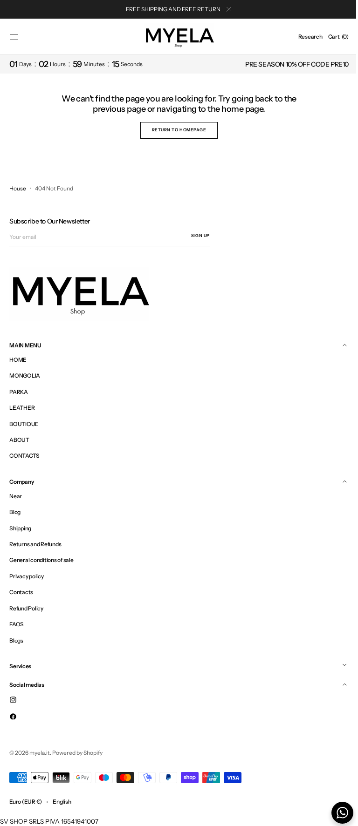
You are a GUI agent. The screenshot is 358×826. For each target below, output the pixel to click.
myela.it (39, 752)
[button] (14, 37)
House (17, 188)
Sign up (200, 235)
